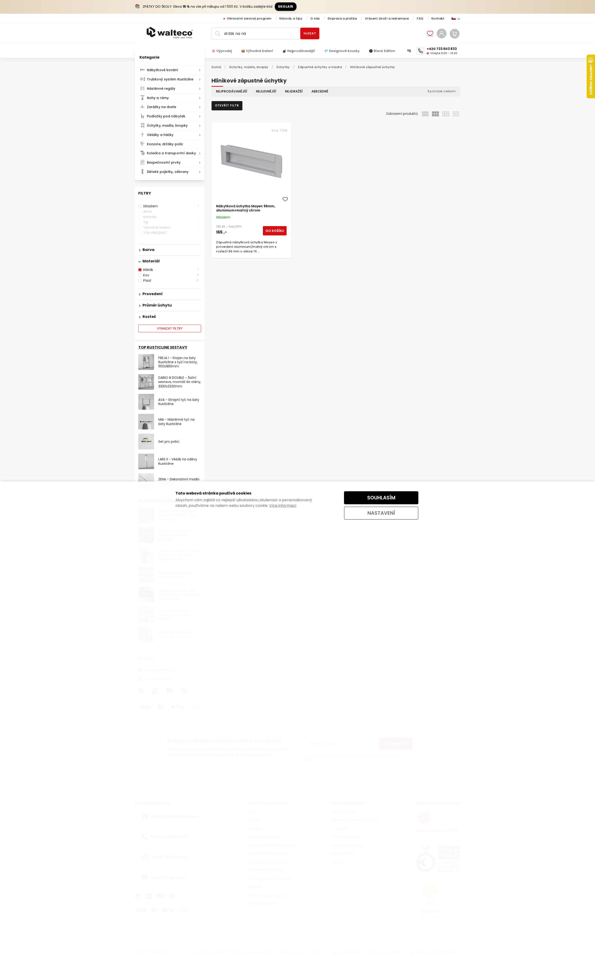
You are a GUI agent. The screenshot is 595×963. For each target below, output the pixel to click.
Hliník (171, 269)
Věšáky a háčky (160, 134)
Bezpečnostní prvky (164, 162)
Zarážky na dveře (161, 107)
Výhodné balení (171, 227)
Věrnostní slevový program (249, 18)
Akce (171, 211)
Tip (171, 222)
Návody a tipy (291, 18)
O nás (315, 18)
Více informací (282, 505)
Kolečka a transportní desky (171, 153)
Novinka (171, 216)
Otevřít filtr (227, 105)
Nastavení (381, 513)
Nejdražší (294, 91)
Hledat (310, 33)
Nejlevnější (266, 91)
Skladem (171, 206)
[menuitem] (224, 51)
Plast (171, 280)
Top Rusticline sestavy (162, 347)
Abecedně (319, 91)
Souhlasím (381, 497)
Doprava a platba (342, 18)
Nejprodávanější (231, 91)
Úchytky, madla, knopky (167, 125)
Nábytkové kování (162, 70)
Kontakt (438, 18)
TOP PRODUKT (171, 233)
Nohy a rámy (158, 98)
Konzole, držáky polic (165, 144)
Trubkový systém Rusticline (170, 79)
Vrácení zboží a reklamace (387, 18)
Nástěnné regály (161, 88)
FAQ (420, 18)
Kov (171, 275)
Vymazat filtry (170, 328)
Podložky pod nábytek (166, 116)
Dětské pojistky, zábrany (167, 171)
